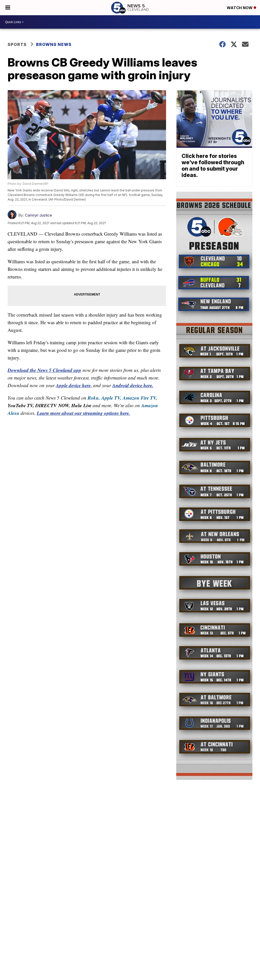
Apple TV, (111, 397)
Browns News (54, 44)
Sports (17, 44)
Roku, (94, 397)
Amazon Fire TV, (140, 397)
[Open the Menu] (8, 7)
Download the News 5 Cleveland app (44, 370)
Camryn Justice (38, 215)
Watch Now (240, 7)
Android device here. (132, 385)
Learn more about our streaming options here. (83, 412)
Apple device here (73, 385)
